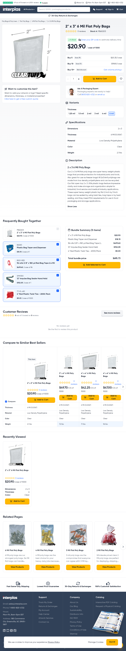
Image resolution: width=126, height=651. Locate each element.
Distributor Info (76, 614)
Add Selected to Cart (96, 265)
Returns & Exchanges (48, 606)
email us (101, 95)
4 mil (104, 114)
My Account (44, 610)
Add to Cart (101, 79)
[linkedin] (4, 630)
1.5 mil (81, 114)
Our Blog (74, 606)
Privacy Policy (76, 622)
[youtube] (8, 630)
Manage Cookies (95, 642)
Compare (12, 401)
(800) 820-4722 (88, 95)
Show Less (72, 207)
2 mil (89, 114)
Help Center (44, 614)
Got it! (112, 642)
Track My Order (45, 602)
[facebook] (15, 630)
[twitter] (11, 630)
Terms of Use (75, 626)
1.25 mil (72, 114)
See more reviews (112, 313)
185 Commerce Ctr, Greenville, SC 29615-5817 (14, 622)
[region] (31, 53)
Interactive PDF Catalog (106, 602)
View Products (17, 567)
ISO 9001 (74, 618)
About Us (74, 602)
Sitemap (73, 634)
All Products (28, 9)
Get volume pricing (112, 70)
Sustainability (76, 610)
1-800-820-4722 (17, 608)
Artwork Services (46, 618)
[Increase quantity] (78, 79)
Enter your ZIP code (90, 40)
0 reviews (43, 390)
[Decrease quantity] (68, 79)
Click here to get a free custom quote (21, 99)
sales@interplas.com (18, 604)
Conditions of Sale (78, 630)
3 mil (96, 114)
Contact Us (44, 622)
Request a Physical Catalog (108, 606)
